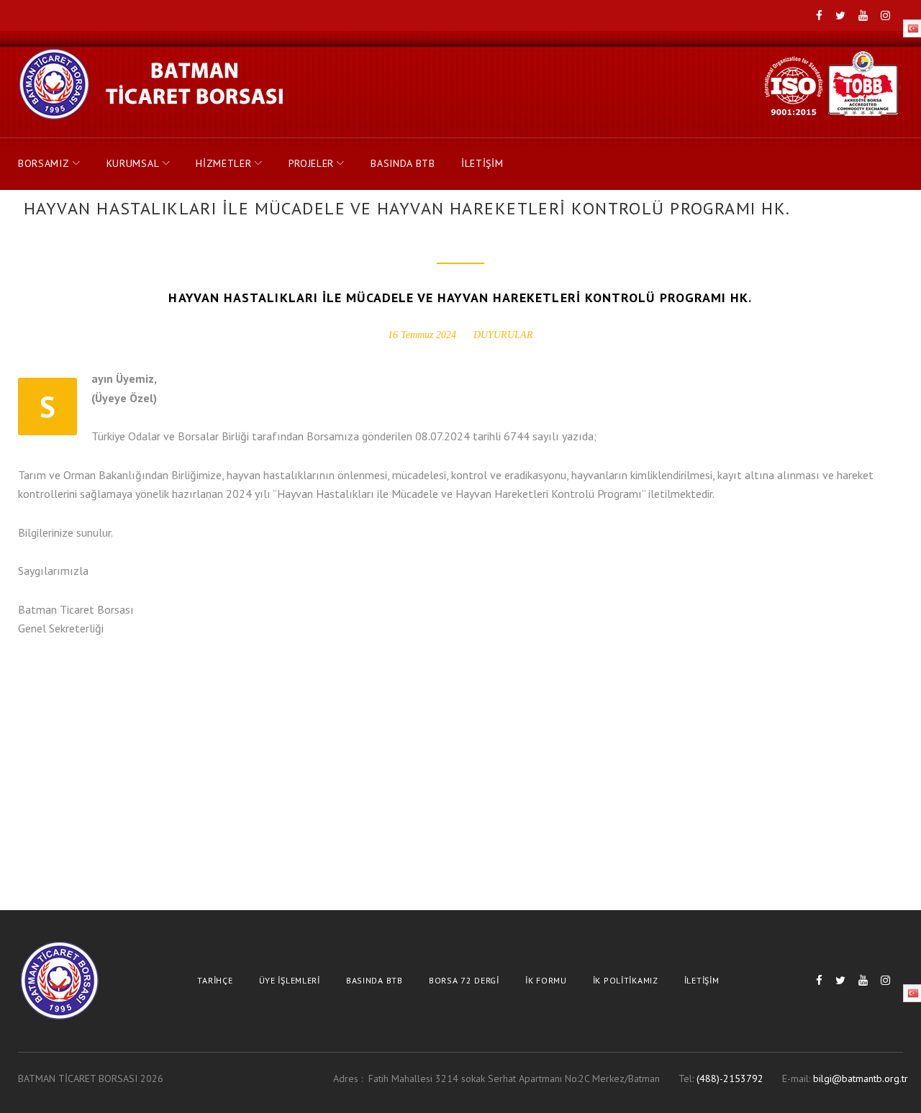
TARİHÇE (214, 980)
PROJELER (312, 163)
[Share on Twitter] (57, 706)
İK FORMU (546, 980)
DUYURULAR (503, 335)
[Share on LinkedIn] (120, 706)
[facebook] (819, 16)
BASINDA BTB (403, 163)
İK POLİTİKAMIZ (625, 980)
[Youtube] (863, 16)
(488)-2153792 (730, 1078)
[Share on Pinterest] (152, 706)
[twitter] (840, 16)
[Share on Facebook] (25, 706)
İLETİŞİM (482, 163)
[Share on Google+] (88, 706)
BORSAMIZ (44, 163)
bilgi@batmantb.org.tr (860, 1078)
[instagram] (885, 16)
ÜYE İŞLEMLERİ (289, 980)
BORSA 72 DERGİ (464, 980)
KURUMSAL (133, 163)
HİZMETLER (223, 163)
